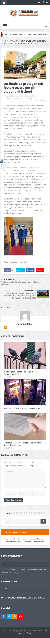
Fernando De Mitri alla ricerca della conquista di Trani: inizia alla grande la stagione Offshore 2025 (19, 295)
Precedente (9, 279)
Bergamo (14, 262)
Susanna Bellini (17, 96)
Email (44, 100)
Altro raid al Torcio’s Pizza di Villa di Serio (22, 408)
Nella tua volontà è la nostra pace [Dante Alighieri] (20, 283)
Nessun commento (28, 98)
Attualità (9, 98)
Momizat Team (25, 633)
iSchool (23, 262)
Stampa (35, 100)
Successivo (28, 290)
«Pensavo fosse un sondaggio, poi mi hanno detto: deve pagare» (23, 444)
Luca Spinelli (10, 539)
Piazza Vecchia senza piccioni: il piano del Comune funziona (22, 373)
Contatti (4, 588)
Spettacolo (16, 98)
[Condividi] (2, 164)
